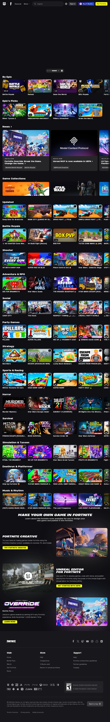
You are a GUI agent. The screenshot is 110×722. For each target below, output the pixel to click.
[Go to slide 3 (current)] (54, 70)
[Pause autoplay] (62, 71)
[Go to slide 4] (58, 70)
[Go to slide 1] (47, 70)
